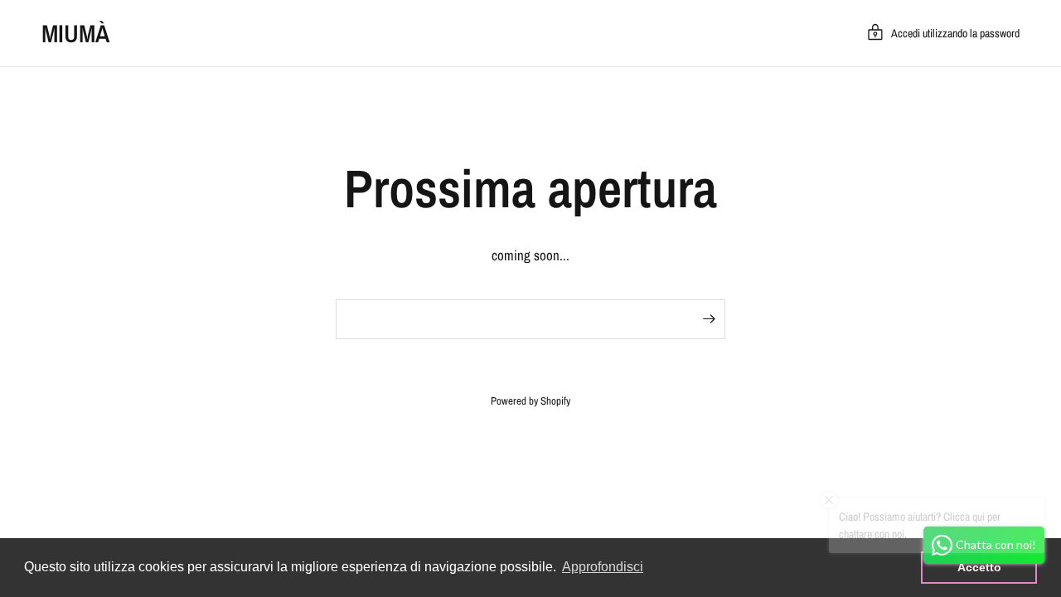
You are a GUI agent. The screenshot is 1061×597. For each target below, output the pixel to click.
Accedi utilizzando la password (955, 33)
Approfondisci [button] (602, 567)
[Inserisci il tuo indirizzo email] (708, 319)
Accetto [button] (979, 567)
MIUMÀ (75, 33)
